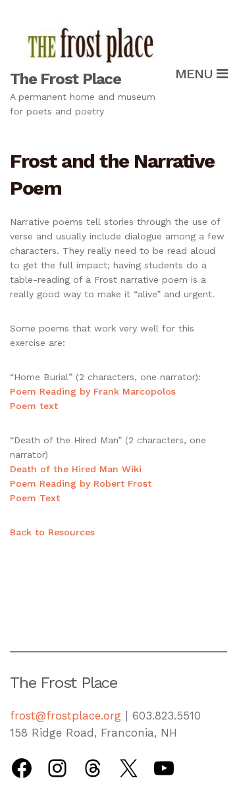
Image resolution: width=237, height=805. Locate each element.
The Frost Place (65, 79)
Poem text (34, 406)
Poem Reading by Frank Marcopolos (93, 391)
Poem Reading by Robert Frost (80, 483)
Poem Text (35, 498)
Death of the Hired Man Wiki (76, 469)
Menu (196, 74)
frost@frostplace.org (65, 715)
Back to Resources (52, 532)
